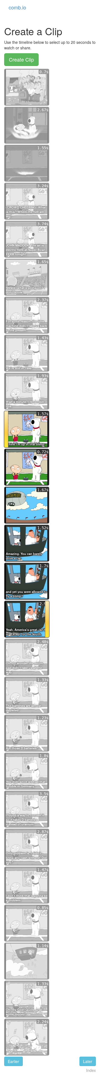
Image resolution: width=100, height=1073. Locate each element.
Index (91, 1070)
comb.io (17, 7)
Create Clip (21, 59)
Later (87, 1061)
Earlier (13, 1061)
